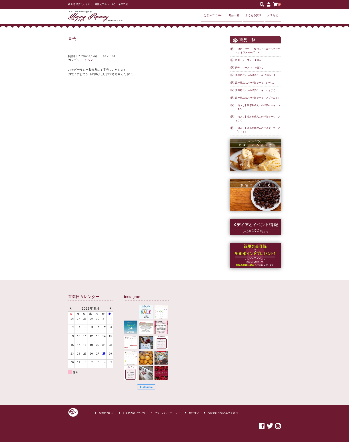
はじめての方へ (213, 15)
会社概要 (194, 413)
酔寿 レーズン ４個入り (249, 60)
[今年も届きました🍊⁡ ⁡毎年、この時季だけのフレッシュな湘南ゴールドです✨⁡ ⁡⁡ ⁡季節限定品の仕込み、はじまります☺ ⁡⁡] (146, 358)
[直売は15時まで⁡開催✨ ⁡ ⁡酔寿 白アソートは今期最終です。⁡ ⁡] (146, 342)
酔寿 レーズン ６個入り (249, 67)
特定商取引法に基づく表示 (223, 413)
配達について (106, 413)
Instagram (146, 386)
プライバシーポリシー (167, 413)
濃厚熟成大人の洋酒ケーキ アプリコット (257, 98)
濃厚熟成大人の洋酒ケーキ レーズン (255, 82)
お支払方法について (134, 413)
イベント (90, 59)
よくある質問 (253, 15)
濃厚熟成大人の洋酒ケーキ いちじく (255, 90)
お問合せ (272, 15)
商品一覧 (234, 15)
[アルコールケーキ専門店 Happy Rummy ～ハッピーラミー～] (95, 16)
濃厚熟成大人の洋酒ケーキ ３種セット (255, 75)
